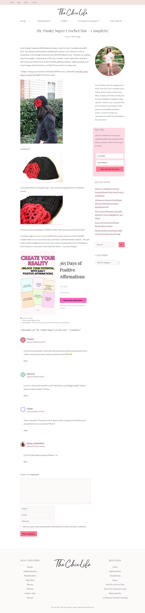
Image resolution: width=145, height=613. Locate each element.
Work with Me (116, 21)
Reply (26, 361)
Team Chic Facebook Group (115, 589)
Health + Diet (30, 593)
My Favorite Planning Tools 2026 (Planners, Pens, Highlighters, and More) (109, 214)
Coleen (30, 408)
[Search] (122, 244)
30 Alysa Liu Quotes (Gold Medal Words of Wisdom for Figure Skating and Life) (108, 203)
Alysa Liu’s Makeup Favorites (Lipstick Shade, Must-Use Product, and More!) (109, 192)
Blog (19, 2)
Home (12, 2)
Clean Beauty (115, 575)
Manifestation (44, 21)
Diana (78, 37)
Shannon (30, 339)
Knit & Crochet (28, 318)
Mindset (30, 589)
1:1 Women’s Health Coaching (114, 598)
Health (64, 21)
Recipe (23, 21)
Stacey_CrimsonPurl (35, 443)
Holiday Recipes (30, 571)
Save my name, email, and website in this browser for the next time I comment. (54, 526)
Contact (34, 2)
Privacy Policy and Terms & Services (81, 607)
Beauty (30, 584)
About (26, 2)
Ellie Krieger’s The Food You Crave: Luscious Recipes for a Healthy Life (46, 322)
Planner (30, 598)
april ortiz (31, 374)
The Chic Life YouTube (115, 584)
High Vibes (30, 580)
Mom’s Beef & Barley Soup (31, 320)
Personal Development (88, 21)
